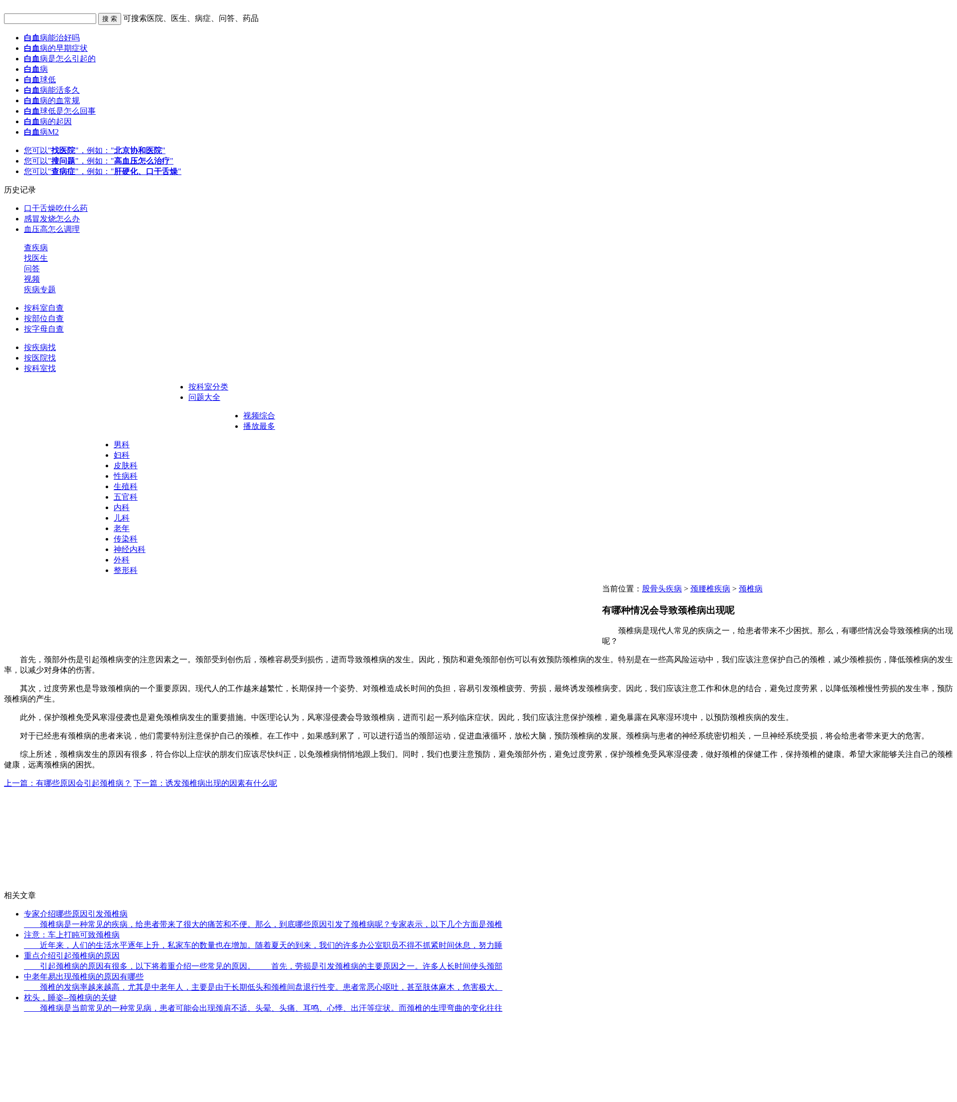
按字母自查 (44, 329)
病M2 (41, 132)
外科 (122, 559)
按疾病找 (40, 347)
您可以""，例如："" (94, 150)
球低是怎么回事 (60, 111)
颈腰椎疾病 (710, 588)
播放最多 (259, 426)
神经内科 (130, 549)
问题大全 (204, 397)
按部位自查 (44, 318)
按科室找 (40, 368)
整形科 (126, 570)
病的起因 (48, 121)
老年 (122, 528)
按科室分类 (208, 386)
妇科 (122, 455)
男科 (122, 444)
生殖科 (126, 486)
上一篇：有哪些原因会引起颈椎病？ (68, 783)
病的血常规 (52, 100)
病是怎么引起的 (60, 58)
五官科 (126, 497)
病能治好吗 (52, 37)
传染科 (126, 539)
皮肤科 (126, 465)
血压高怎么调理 (52, 229)
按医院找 (40, 358)
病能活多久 (52, 90)
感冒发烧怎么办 (52, 218)
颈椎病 (751, 588)
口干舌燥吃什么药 (56, 208)
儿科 (122, 518)
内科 (122, 507)
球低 (40, 79)
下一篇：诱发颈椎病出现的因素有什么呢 (205, 783)
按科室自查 (44, 308)
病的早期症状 (56, 48)
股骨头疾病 (662, 588)
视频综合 (259, 415)
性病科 (126, 476)
